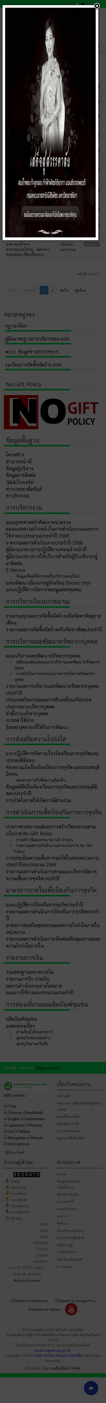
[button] (97, 6)
